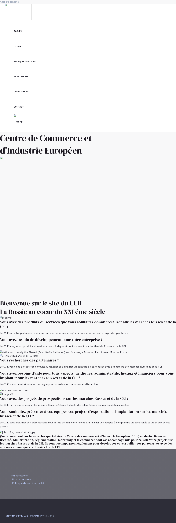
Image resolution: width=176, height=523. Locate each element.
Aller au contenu (9, 1)
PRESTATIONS (21, 76)
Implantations (19, 475)
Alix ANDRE (48, 516)
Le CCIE (17, 46)
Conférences (21, 91)
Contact (19, 107)
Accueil (18, 31)
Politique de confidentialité (28, 483)
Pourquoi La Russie (25, 61)
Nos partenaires (21, 479)
